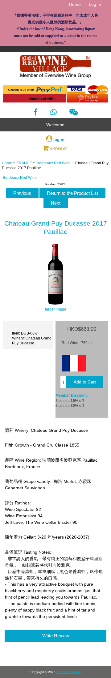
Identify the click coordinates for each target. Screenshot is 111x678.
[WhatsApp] (53, 112)
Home (75, 4)
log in (58, 139)
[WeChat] (74, 112)
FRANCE (24, 163)
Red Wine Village (68, 672)
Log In (95, 4)
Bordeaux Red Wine (54, 163)
